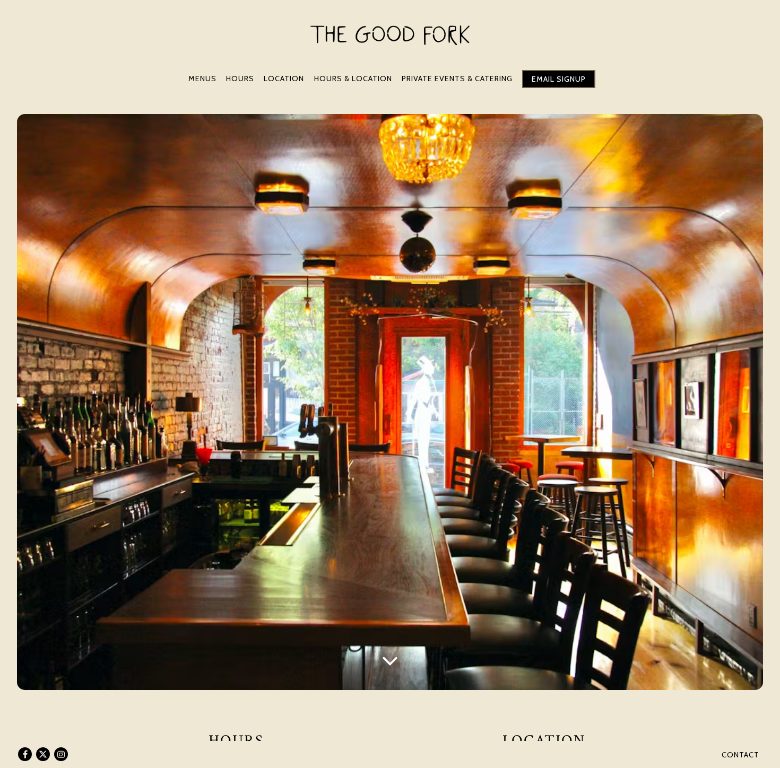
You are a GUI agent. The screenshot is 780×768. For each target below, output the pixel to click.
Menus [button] (202, 78)
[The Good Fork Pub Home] (390, 35)
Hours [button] (240, 78)
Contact (740, 755)
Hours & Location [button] (353, 78)
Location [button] (284, 78)
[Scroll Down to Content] (390, 660)
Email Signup (559, 79)
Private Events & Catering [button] (457, 78)
